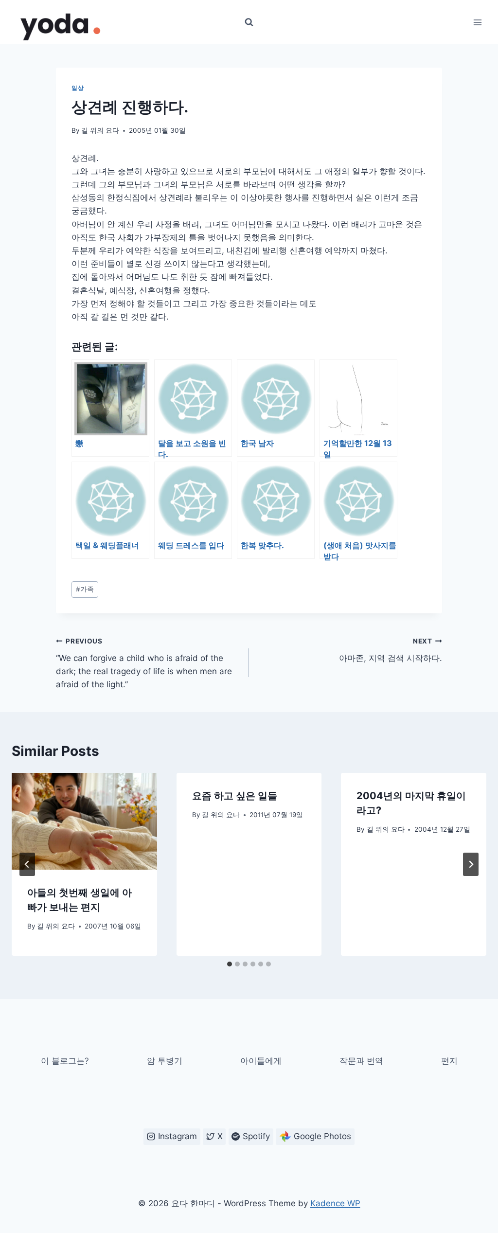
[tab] (229, 964)
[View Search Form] (249, 22)
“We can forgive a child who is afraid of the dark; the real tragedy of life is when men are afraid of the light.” (144, 663)
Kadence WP (335, 1203)
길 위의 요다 (100, 130)
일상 (77, 87)
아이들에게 (261, 1061)
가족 (85, 589)
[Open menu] (477, 22)
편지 (449, 1061)
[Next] (471, 864)
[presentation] (84, 821)
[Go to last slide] (27, 864)
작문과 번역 (361, 1061)
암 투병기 (164, 1061)
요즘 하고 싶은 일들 (234, 796)
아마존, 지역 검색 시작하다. (390, 650)
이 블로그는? (65, 1061)
